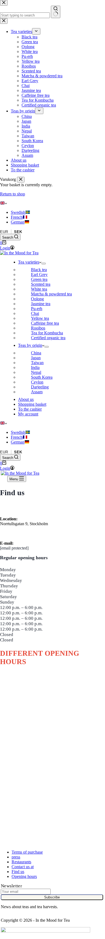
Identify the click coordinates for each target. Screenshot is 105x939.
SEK (18, 232)
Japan (36, 357)
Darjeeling (40, 387)
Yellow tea (40, 318)
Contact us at (23, 866)
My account (28, 414)
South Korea (41, 377)
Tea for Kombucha (47, 333)
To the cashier (30, 409)
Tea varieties (28, 262)
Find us (18, 871)
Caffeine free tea (45, 323)
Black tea (39, 269)
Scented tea (40, 284)
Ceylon (37, 382)
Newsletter (11, 885)
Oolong (37, 299)
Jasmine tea (40, 303)
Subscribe (52, 897)
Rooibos (38, 328)
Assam (37, 391)
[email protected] (14, 548)
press (16, 857)
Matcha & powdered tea (51, 294)
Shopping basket (32, 404)
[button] (52, 203)
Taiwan (37, 362)
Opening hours (24, 876)
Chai (35, 313)
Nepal (36, 372)
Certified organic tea (48, 337)
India (35, 367)
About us (26, 399)
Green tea (39, 279)
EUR (4, 232)
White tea (39, 289)
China (36, 353)
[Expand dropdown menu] (43, 263)
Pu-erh (36, 308)
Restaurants (21, 862)
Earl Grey (39, 274)
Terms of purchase (27, 852)
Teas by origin (30, 345)
